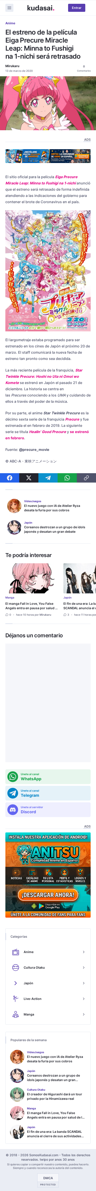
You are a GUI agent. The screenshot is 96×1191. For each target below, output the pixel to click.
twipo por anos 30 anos (57, 1159)
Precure (72, 419)
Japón (67, 597)
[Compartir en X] (28, 478)
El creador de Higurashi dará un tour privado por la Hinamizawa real (54, 1096)
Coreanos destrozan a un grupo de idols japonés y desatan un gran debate (54, 529)
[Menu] (9, 8)
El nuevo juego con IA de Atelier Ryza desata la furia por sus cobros (52, 508)
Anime (10, 23)
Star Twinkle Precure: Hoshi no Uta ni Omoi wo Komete (43, 376)
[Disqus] (48, 703)
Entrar (76, 8)
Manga (9, 597)
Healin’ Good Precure (47, 431)
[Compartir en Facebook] (9, 478)
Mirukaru (12, 66)
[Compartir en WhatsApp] (67, 478)
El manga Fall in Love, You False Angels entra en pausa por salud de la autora (32, 608)
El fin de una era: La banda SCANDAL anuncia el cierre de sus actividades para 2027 (54, 1136)
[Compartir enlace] (86, 478)
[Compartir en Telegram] (48, 478)
